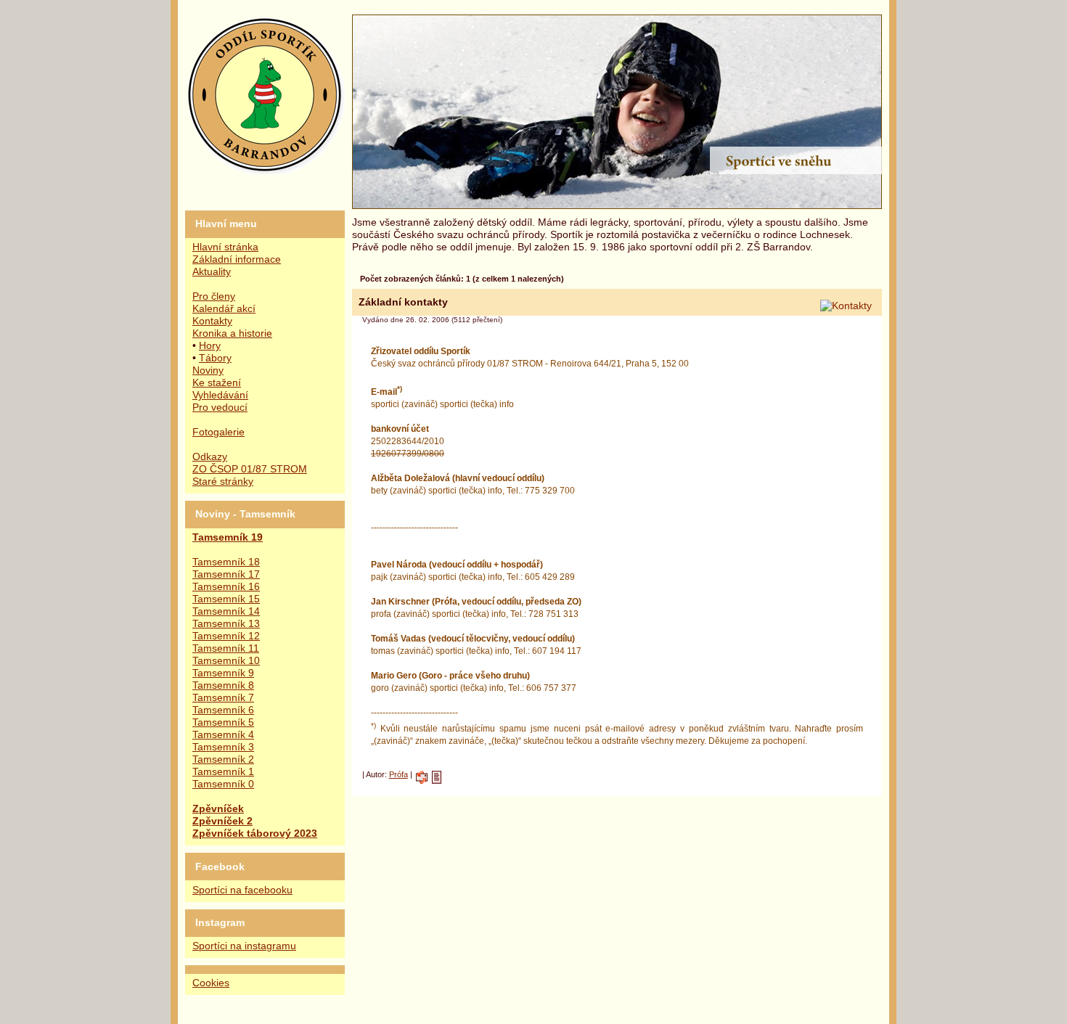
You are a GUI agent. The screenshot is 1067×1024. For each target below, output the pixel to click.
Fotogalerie (218, 432)
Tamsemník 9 (223, 673)
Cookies (210, 983)
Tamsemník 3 (223, 747)
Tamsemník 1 (223, 771)
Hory (210, 345)
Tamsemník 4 (223, 734)
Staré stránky (222, 481)
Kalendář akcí (223, 308)
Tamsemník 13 (226, 623)
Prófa (398, 774)
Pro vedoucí (220, 407)
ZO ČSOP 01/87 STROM (249, 469)
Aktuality (211, 271)
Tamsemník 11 (225, 648)
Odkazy (209, 456)
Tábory (215, 358)
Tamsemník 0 (223, 784)
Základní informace (236, 259)
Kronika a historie (232, 333)
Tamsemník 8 (223, 685)
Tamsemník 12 (226, 636)
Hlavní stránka (225, 247)
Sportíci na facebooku (242, 890)
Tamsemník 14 (226, 611)
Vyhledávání (220, 395)
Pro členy (213, 296)
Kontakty (212, 321)
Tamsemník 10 (226, 660)
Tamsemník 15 (226, 599)
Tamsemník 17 (226, 574)
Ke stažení (216, 382)
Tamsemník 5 (223, 722)
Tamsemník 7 (223, 697)
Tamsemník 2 (223, 759)
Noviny (208, 370)
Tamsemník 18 (226, 562)
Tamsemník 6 (223, 710)
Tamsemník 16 (226, 586)
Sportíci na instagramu (244, 946)
